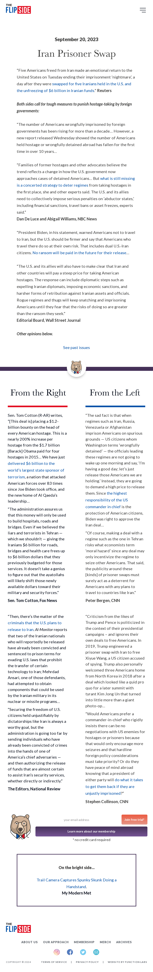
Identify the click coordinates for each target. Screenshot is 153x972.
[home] (18, 9)
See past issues (76, 347)
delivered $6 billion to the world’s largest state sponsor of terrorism (36, 470)
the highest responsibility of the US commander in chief (106, 500)
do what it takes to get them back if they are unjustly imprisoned (114, 786)
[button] (143, 11)
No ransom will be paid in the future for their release (79, 252)
